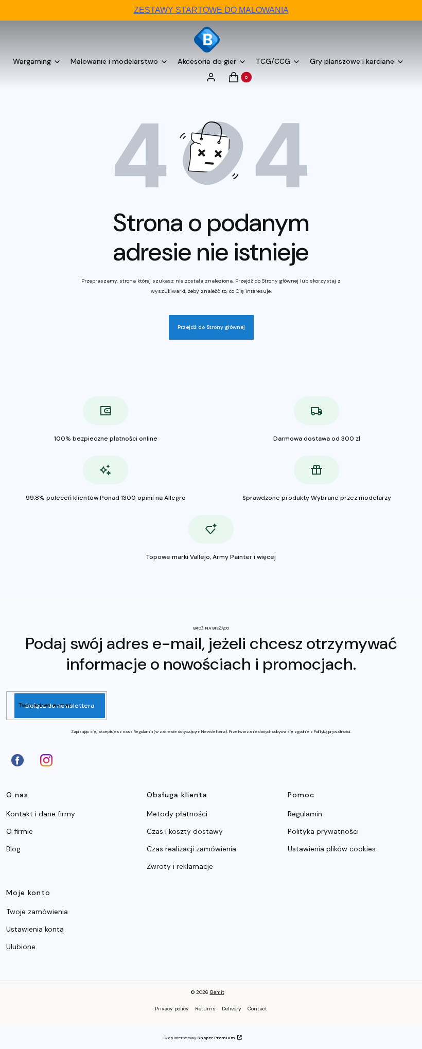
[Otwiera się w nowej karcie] (17, 760)
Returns (205, 1008)
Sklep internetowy (199, 1037)
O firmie (19, 831)
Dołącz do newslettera (59, 706)
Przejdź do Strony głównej (211, 327)
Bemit (217, 992)
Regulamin (305, 813)
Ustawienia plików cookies (333, 848)
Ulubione (21, 946)
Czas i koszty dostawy (185, 831)
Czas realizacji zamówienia (191, 848)
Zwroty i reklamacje (180, 866)
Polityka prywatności (323, 831)
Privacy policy (172, 1008)
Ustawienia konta (35, 929)
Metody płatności (177, 813)
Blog (13, 848)
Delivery (231, 1008)
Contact (257, 1008)
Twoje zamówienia (37, 911)
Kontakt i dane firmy (40, 813)
